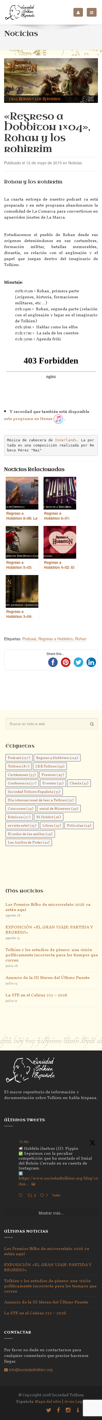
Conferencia (22, 783)
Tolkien (18, 766)
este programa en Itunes (28, 418)
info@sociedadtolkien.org (30, 1369)
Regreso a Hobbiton (55, 638)
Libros (51, 825)
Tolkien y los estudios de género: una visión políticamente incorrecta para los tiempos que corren (51, 954)
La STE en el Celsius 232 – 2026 (36, 994)
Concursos (20, 808)
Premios (53, 774)
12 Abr (24, 1141)
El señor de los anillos (30, 834)
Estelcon (19, 817)
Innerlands (66, 440)
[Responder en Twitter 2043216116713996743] (21, 1195)
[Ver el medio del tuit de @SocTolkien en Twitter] (33, 1184)
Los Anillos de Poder (29, 842)
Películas (79, 825)
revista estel (22, 825)
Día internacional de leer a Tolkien (41, 800)
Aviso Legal (75, 1401)
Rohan (80, 638)
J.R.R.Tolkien (49, 766)
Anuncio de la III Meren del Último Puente (47, 977)
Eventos (53, 783)
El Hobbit (48, 817)
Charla (79, 783)
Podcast (29, 638)
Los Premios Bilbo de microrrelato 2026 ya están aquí (48, 907)
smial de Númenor (58, 808)
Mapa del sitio (48, 1401)
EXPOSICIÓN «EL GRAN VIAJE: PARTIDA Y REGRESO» (49, 929)
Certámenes (22, 774)
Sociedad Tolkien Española (34, 791)
